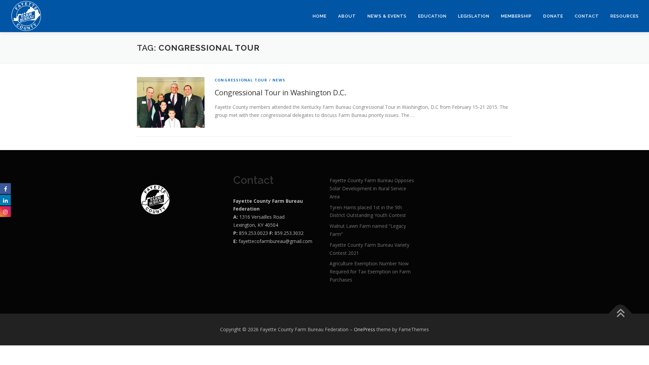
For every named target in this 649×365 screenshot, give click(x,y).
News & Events (387, 16)
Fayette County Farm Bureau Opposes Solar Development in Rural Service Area (372, 188)
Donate (553, 16)
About (347, 16)
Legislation (473, 16)
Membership (516, 16)
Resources (624, 16)
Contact (587, 16)
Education (432, 16)
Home (320, 16)
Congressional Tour (241, 79)
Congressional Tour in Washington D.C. (280, 92)
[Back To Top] (620, 313)
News (278, 79)
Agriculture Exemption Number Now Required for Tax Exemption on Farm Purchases (370, 271)
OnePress (364, 329)
